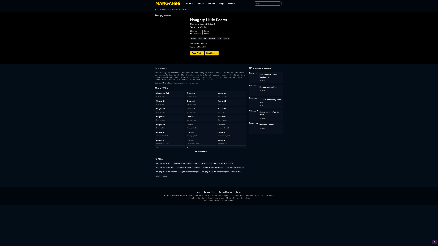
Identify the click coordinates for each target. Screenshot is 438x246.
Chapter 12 (160, 124)
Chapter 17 (191, 109)
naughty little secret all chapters (188, 167)
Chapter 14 (191, 116)
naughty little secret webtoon (213, 167)
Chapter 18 (160, 109)
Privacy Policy (209, 192)
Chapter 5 (190, 140)
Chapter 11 (191, 124)
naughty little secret (163, 163)
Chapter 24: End (162, 93)
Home (198, 192)
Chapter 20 (191, 101)
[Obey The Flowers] (253, 123)
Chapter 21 (160, 101)
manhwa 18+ (236, 171)
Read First (196, 53)
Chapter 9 (160, 132)
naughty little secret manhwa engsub (215, 171)
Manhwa (200, 3)
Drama (193, 38)
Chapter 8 (190, 132)
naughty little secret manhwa (166, 171)
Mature (226, 38)
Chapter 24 (197, 34)
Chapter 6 (160, 140)
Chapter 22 (222, 93)
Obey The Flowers (266, 124)
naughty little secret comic (182, 163)
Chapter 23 (191, 93)
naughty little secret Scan (165, 167)
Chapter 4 (221, 140)
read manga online (219, 75)
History (231, 3)
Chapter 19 (222, 101)
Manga (221, 3)
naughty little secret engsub (189, 171)
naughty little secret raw (203, 163)
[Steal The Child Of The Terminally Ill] (253, 73)
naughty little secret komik (223, 163)
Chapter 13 (222, 116)
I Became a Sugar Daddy (268, 87)
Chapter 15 (160, 116)
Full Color (202, 38)
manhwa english (162, 176)
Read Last (211, 53)
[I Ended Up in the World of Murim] (253, 111)
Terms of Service (225, 192)
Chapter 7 (221, 132)
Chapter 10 (222, 124)
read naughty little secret (235, 167)
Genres (188, 3)
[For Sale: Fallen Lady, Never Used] (253, 98)
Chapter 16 (222, 109)
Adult (219, 38)
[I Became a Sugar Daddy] (253, 86)
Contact (239, 192)
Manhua (211, 3)
